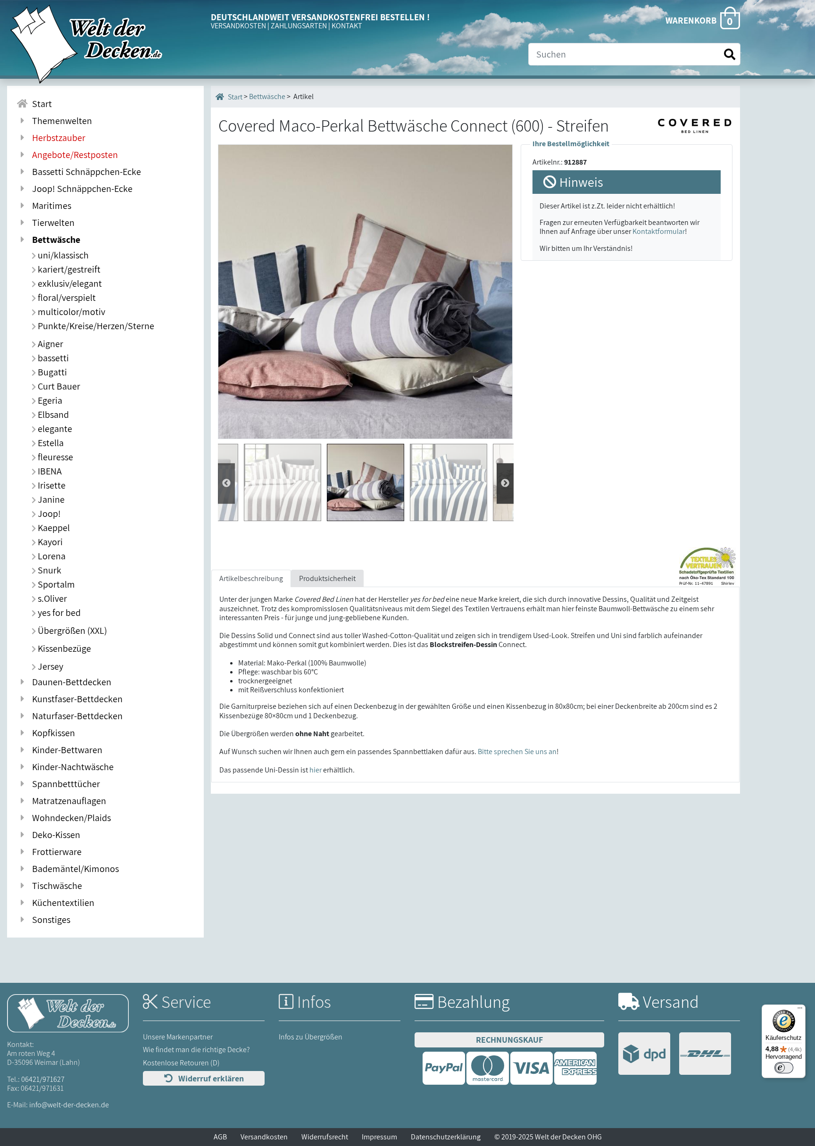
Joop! (48, 513)
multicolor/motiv (70, 312)
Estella (50, 443)
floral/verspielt (66, 297)
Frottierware (55, 852)
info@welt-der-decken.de (69, 1105)
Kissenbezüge (63, 648)
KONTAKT (347, 26)
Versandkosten (264, 1137)
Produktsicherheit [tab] (327, 578)
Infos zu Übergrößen (310, 1037)
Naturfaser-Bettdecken (75, 716)
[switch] (783, 1067)
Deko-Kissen (54, 835)
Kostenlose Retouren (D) (181, 1063)
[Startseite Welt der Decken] (68, 1013)
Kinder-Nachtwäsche (71, 767)
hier (315, 770)
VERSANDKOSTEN (238, 26)
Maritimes (49, 205)
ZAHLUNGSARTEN (299, 26)
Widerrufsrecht (324, 1137)
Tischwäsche (55, 886)
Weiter (226, 483)
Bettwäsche (54, 239)
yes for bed (58, 612)
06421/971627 (43, 1079)
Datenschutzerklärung (446, 1137)
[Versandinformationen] (674, 1055)
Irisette (51, 485)
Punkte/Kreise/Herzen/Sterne (95, 326)
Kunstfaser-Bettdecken (75, 699)
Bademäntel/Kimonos (73, 869)
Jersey (49, 666)
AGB (220, 1137)
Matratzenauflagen (67, 801)
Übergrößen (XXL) (71, 630)
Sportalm (55, 584)
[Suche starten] (729, 54)
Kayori (49, 542)
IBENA (49, 471)
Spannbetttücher (64, 784)
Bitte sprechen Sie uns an (517, 751)
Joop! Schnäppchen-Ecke (80, 189)
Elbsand (52, 414)
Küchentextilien (61, 903)
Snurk (48, 570)
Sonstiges (49, 919)
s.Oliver (51, 598)
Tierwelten (51, 222)
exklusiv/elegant (69, 283)
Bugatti (51, 372)
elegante (54, 429)
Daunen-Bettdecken (69, 682)
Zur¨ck (505, 483)
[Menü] (800, 1010)
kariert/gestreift (68, 269)
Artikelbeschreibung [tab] (251, 578)
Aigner (49, 344)
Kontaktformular (658, 231)
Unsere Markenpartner (178, 1037)
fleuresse (54, 457)
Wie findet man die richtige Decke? (196, 1050)
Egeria (49, 400)
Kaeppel (53, 528)
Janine (50, 499)
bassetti (52, 358)
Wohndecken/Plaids (69, 818)
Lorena (51, 556)
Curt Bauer (58, 386)
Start (40, 104)
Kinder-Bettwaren (65, 750)
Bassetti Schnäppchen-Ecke (84, 172)
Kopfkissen (51, 733)
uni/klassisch (62, 255)
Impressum (379, 1137)
